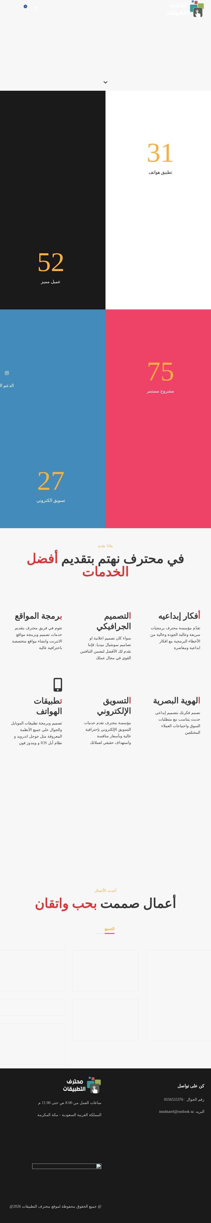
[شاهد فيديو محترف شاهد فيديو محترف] (105, 822)
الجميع (110, 929)
